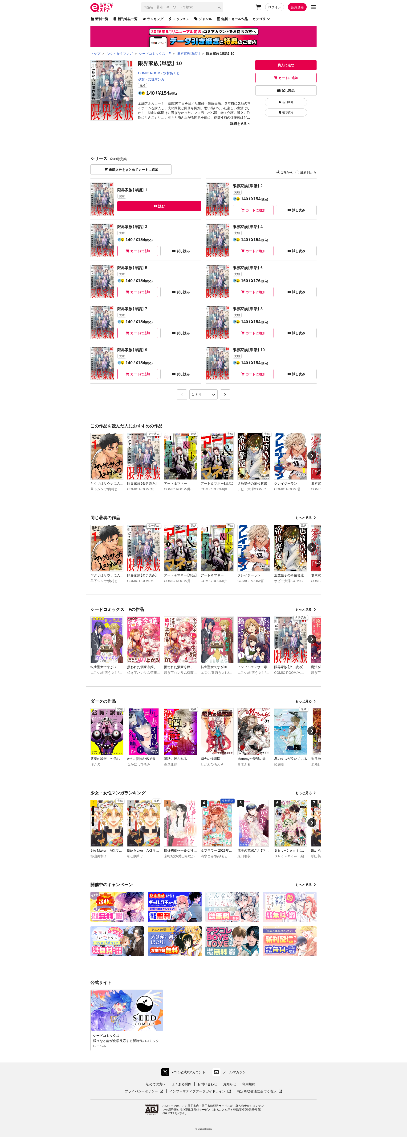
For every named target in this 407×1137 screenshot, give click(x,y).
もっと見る (303, 518)
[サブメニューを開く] (313, 7)
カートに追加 (288, 78)
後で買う (287, 112)
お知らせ (229, 1084)
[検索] (219, 7)
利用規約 (248, 1084)
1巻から (287, 172)
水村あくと (171, 73)
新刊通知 (287, 102)
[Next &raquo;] (225, 394)
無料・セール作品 (234, 19)
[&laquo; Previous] (182, 394)
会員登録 (297, 7)
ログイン (274, 7)
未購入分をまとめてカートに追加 (133, 169)
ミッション (181, 19)
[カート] (258, 7)
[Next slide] (312, 455)
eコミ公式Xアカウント (184, 1073)
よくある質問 (181, 1084)
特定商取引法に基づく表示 (259, 1091)
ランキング (155, 19)
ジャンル (205, 19)
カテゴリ (259, 19)
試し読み (288, 90)
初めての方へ (156, 1084)
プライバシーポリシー (144, 1091)
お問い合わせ (207, 1084)
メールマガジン (234, 1072)
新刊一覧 (101, 19)
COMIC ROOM (149, 73)
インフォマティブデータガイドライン (197, 1091)
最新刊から (308, 172)
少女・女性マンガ (151, 79)
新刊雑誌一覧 (128, 19)
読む (161, 206)
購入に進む (286, 65)
